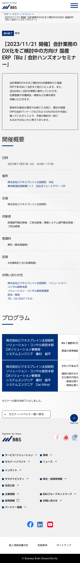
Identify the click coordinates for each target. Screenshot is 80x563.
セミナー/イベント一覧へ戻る (26, 414)
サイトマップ (64, 545)
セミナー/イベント (21, 14)
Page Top (74, 423)
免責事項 (42, 545)
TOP (6, 14)
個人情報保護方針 (18, 545)
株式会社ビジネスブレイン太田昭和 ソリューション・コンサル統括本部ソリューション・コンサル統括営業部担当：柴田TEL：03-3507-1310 (38, 291)
